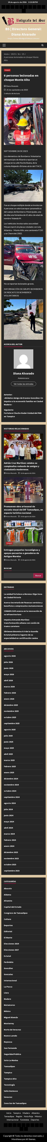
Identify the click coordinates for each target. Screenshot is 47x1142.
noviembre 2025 (11, 711)
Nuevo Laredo (10, 1035)
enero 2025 (9, 772)
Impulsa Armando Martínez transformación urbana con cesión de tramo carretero (21, 623)
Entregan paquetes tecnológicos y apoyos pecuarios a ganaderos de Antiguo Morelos (22, 553)
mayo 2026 (9, 674)
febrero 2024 (10, 840)
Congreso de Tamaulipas (16, 913)
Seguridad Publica (12, 1054)
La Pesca (8, 986)
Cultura (7, 919)
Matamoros (9, 1005)
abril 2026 (8, 680)
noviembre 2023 (11, 858)
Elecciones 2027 (11, 950)
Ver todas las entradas (23, 384)
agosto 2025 (10, 729)
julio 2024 (8, 809)
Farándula (8, 962)
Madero (7, 999)
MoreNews (16, 1139)
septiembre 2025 (11, 723)
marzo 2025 (9, 760)
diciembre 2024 (11, 778)
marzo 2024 (9, 833)
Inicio (8, 1113)
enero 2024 (9, 846)
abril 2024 (8, 827)
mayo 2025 (9, 748)
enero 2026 (9, 699)
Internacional (10, 980)
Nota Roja (28, 1116)
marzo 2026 (9, 686)
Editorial (8, 931)
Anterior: (23, 399)
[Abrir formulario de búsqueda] (42, 45)
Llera (6, 992)
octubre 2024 (10, 791)
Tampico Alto (10, 1078)
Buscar (8, 568)
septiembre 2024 (11, 797)
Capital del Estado (12, 907)
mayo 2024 (9, 821)
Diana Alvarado (12, 86)
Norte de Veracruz (12, 1029)
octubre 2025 (10, 717)
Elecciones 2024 (11, 943)
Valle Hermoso (11, 1091)
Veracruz (8, 1097)
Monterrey (9, 1023)
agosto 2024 (10, 803)
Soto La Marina (11, 1060)
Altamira (8, 900)
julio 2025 (8, 735)
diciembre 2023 (11, 852)
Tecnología (9, 1084)
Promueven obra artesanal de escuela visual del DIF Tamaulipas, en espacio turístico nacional (23, 509)
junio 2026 (8, 668)
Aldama (7, 894)
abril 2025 (8, 754)
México (7, 1011)
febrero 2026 (10, 692)
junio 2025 (8, 741)
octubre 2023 (10, 864)
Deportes (8, 925)
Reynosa (8, 1042)
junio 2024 (8, 815)
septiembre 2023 (11, 870)
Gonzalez (8, 974)
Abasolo (8, 888)
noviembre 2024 (11, 784)
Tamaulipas (9, 1066)
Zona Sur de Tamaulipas (15, 1103)
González (8, 968)
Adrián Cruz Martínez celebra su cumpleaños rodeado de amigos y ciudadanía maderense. (21, 466)
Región (19, 1116)
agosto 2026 (10, 656)
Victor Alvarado (11, 473)
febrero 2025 (10, 766)
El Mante (8, 937)
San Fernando (10, 1048)
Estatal (7, 70)
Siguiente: (23, 413)
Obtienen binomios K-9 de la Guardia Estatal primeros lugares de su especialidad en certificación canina (21, 634)
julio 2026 (8, 662)
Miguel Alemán (11, 1017)
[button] (4, 45)
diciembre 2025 (11, 705)
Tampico (8, 1072)
